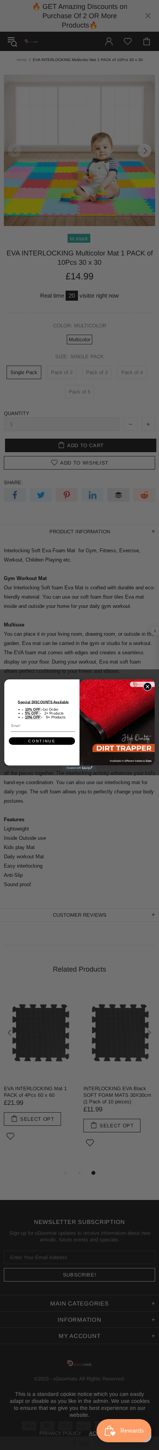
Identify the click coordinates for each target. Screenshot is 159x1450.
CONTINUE (41, 741)
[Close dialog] (147, 686)
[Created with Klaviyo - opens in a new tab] (79, 768)
